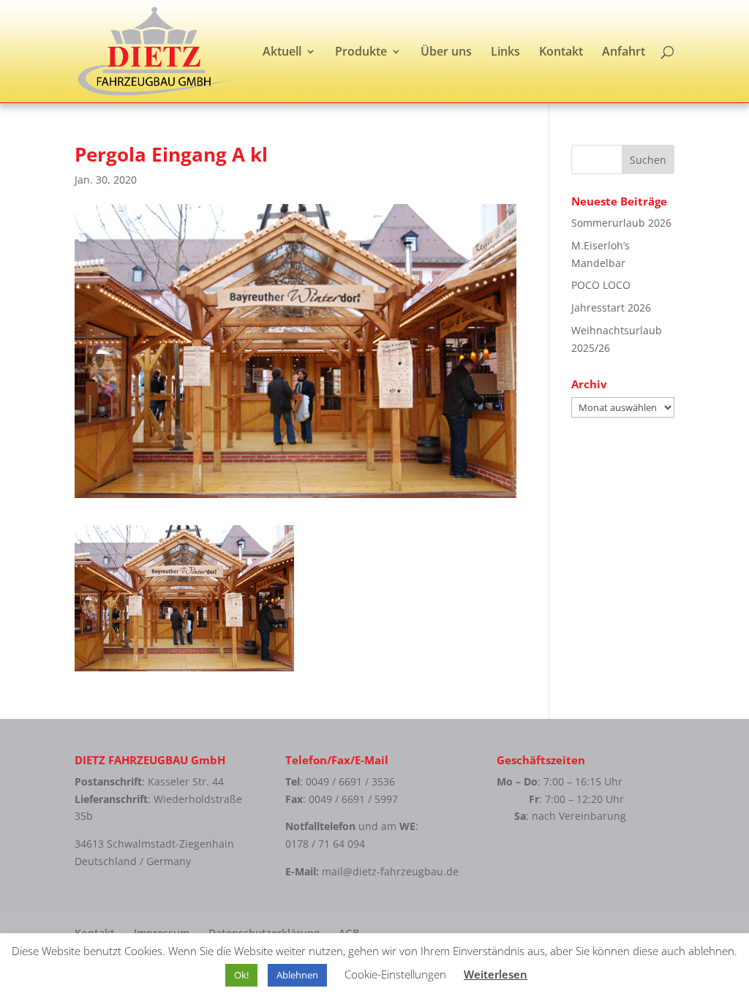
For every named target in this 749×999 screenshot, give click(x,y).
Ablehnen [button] (297, 974)
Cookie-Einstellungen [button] (395, 974)
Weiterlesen (495, 974)
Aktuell (282, 52)
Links (505, 52)
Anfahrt (623, 52)
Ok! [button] (241, 974)
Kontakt (561, 52)
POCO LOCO (601, 285)
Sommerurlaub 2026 (621, 223)
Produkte (361, 52)
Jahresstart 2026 (611, 307)
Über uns (446, 52)
